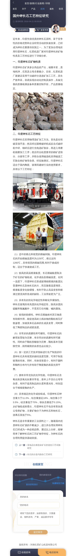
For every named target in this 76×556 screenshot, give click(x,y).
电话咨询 (53, 552)
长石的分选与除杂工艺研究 (39, 454)
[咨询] (55, 28)
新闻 (32, 3)
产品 (33, 9)
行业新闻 (39, 3)
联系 (61, 9)
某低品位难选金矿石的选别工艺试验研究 (43, 446)
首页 (27, 3)
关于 (24, 9)
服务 (52, 9)
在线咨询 (25, 552)
